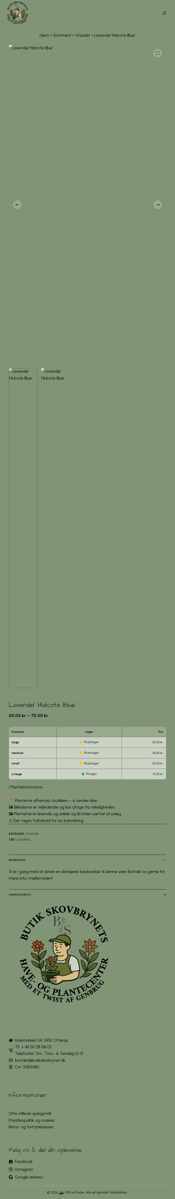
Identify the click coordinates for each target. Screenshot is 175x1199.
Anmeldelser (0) (20, 894)
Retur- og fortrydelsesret (31, 1127)
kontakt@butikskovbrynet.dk (40, 1060)
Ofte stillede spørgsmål (30, 1113)
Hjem (44, 35)
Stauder (83, 35)
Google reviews (29, 1177)
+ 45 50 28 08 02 (36, 1046)
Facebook (24, 1161)
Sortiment (62, 35)
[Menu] (164, 13)
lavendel (23, 839)
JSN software (74, 1192)
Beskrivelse (17, 860)
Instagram (24, 1169)
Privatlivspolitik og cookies (32, 1120)
